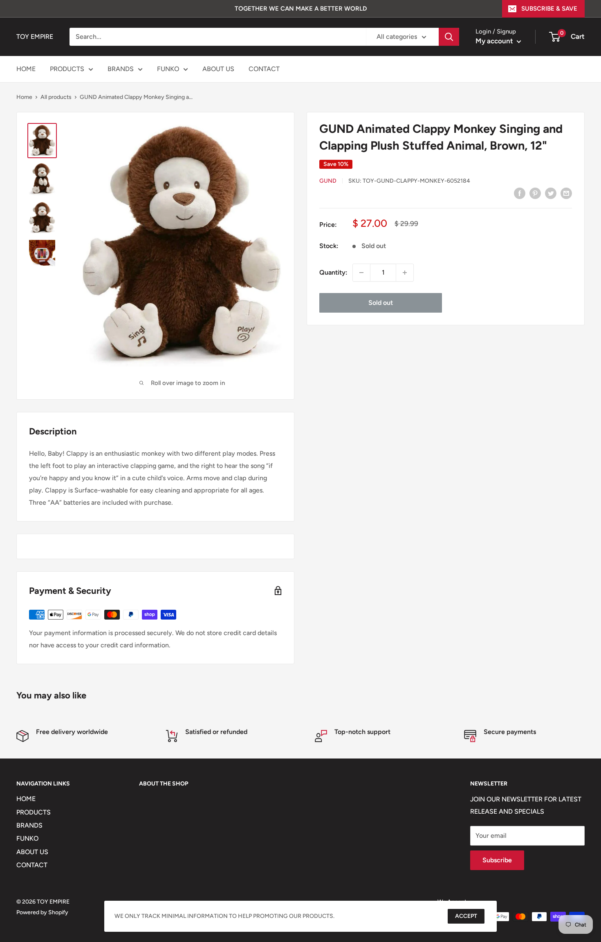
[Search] (449, 37)
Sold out (380, 303)
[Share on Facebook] (519, 193)
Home (24, 97)
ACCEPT (466, 916)
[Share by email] (566, 193)
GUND (327, 180)
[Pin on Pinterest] (535, 193)
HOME (26, 69)
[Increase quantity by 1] (404, 272)
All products (56, 97)
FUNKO (168, 69)
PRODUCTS (67, 69)
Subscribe (497, 860)
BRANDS (121, 69)
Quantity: (333, 272)
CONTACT (264, 69)
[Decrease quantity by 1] (361, 272)
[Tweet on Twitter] (550, 193)
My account (495, 41)
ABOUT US (218, 69)
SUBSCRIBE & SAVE (549, 8)
